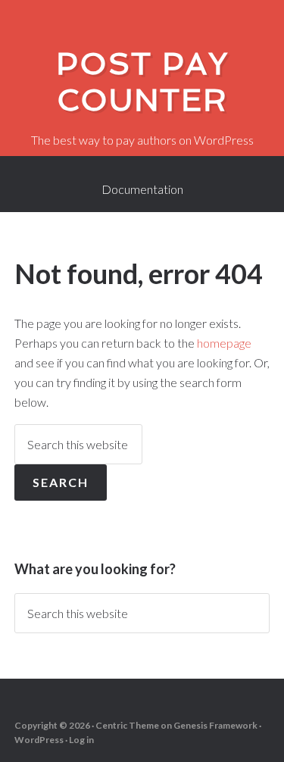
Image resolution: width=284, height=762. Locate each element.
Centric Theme (127, 725)
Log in (81, 739)
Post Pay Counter (142, 81)
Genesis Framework (215, 725)
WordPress (39, 739)
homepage (224, 343)
